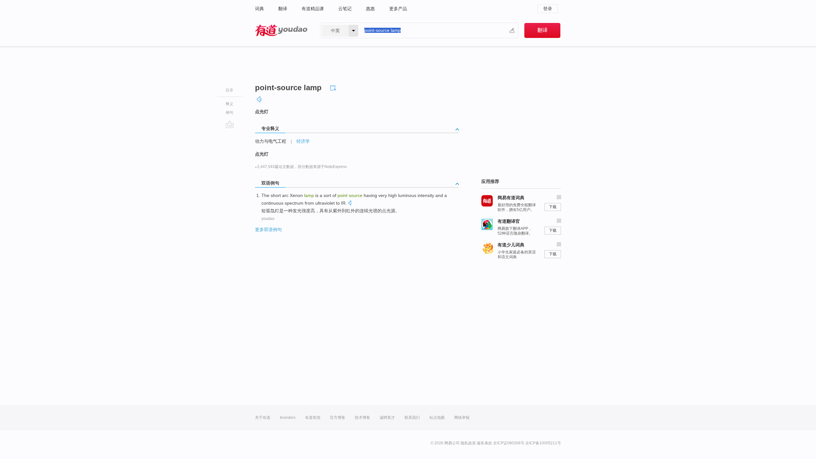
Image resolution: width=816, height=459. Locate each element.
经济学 (303, 141)
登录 (547, 8)
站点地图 (437, 417)
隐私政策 (468, 443)
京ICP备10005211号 (543, 443)
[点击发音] (349, 203)
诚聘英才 (387, 417)
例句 (229, 112)
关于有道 (262, 417)
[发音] (259, 99)
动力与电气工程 (270, 141)
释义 (229, 104)
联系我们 (412, 417)
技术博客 (362, 417)
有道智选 (312, 417)
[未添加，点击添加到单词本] (334, 87)
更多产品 (398, 8)
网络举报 (462, 417)
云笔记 (345, 8)
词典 (259, 8)
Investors (287, 417)
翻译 (282, 8)
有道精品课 (313, 8)
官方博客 (337, 417)
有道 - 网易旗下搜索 (281, 30)
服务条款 (484, 443)
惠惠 (370, 8)
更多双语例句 (268, 229)
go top (230, 124)
